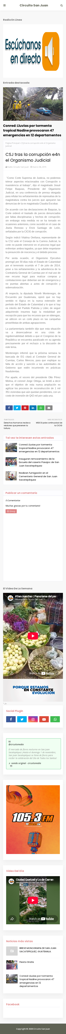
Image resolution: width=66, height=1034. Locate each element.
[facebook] (11, 719)
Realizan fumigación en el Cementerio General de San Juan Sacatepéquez (38, 476)
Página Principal (12, 143)
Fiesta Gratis (26, 962)
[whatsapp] (55, 719)
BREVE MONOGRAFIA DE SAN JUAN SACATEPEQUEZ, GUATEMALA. (37, 949)
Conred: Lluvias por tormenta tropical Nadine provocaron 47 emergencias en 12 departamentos (32, 130)
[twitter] (22, 719)
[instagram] (33, 719)
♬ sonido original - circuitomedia (25, 763)
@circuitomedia (16, 744)
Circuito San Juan (34, 5)
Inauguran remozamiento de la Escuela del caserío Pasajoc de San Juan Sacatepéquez (39, 462)
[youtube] (44, 719)
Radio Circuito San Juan (18, 166)
